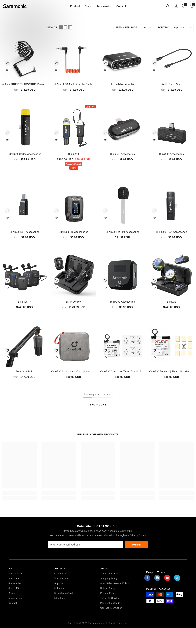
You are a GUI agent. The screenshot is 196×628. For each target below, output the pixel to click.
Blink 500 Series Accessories (24, 154)
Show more (98, 404)
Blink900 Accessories (122, 301)
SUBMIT (136, 544)
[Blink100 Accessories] (171, 127)
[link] (19, 493)
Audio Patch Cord (171, 84)
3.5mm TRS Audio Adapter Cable (73, 84)
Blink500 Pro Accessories (73, 232)
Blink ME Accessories (122, 154)
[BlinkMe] (171, 275)
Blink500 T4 (24, 301)
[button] (61, 27)
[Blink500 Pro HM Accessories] (122, 205)
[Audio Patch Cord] (171, 57)
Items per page (126, 27)
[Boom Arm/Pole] (24, 345)
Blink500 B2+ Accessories (25, 232)
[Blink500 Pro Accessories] (73, 205)
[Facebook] (147, 578)
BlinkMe (171, 301)
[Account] (176, 6)
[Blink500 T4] (24, 275)
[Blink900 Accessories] (122, 275)
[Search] (168, 6)
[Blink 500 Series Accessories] (24, 127)
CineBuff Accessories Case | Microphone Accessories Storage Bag (73, 371)
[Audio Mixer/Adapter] (122, 57)
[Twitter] (177, 578)
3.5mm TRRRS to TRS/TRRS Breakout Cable (24, 84)
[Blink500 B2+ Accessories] (24, 205)
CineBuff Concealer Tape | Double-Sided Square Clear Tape (122, 371)
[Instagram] (157, 578)
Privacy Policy (138, 535)
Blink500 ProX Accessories (171, 232)
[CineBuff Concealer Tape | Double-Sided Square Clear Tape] (122, 345)
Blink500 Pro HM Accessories (122, 232)
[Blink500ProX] (73, 275)
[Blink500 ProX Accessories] (171, 205)
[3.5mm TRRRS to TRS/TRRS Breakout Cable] (24, 57)
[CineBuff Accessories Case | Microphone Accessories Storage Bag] (73, 345)
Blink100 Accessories (171, 154)
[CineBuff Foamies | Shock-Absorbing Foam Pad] (171, 345)
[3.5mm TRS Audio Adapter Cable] (73, 57)
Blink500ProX (73, 301)
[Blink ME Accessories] (122, 127)
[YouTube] (167, 578)
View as (52, 27)
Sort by (163, 27)
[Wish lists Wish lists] (184, 6)
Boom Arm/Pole (24, 371)
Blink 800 (73, 154)
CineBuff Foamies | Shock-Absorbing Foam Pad (171, 371)
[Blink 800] (73, 127)
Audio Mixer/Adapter (122, 84)
